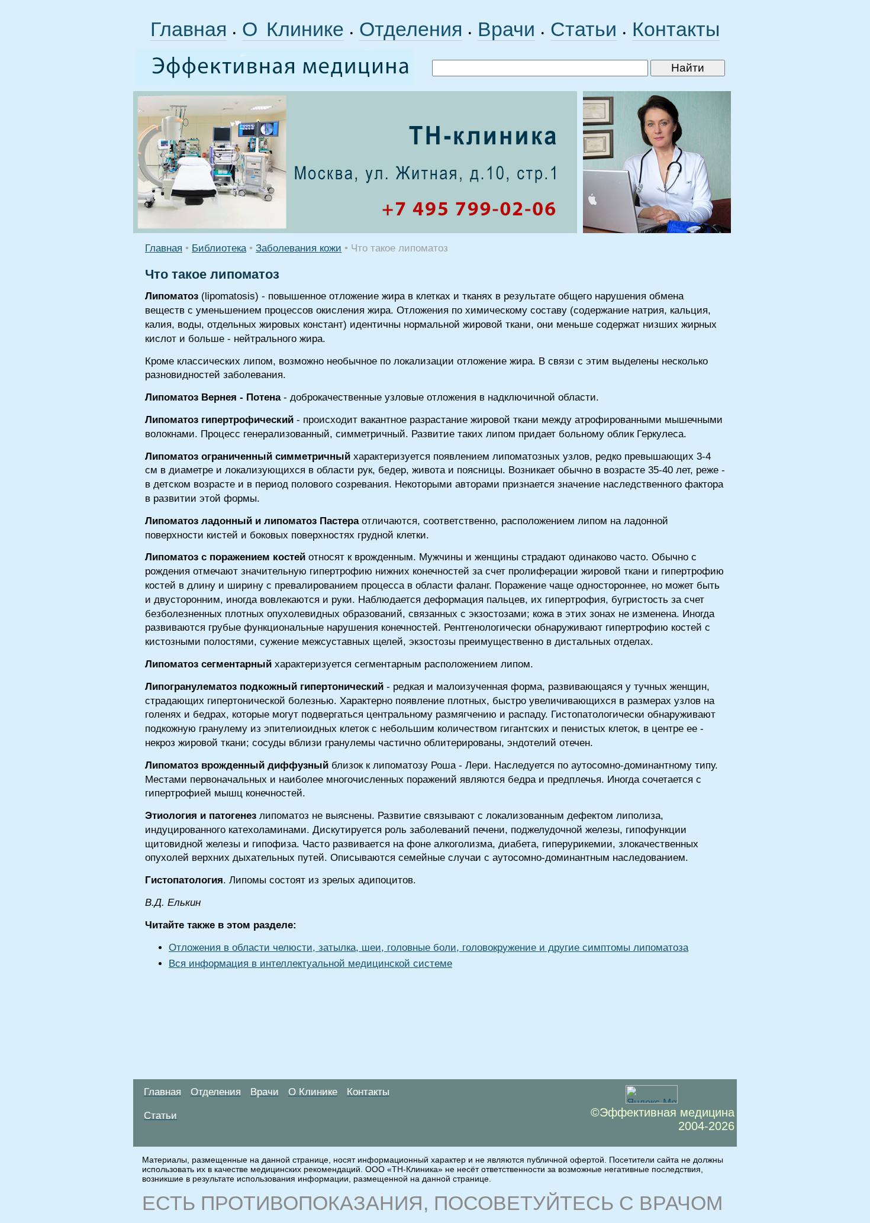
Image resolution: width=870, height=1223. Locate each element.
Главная (188, 29)
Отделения (410, 29)
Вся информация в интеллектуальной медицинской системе (310, 963)
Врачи (506, 29)
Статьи (583, 29)
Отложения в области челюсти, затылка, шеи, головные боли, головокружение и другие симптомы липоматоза (428, 947)
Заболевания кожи (298, 248)
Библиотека (219, 248)
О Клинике (293, 29)
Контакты (676, 29)
